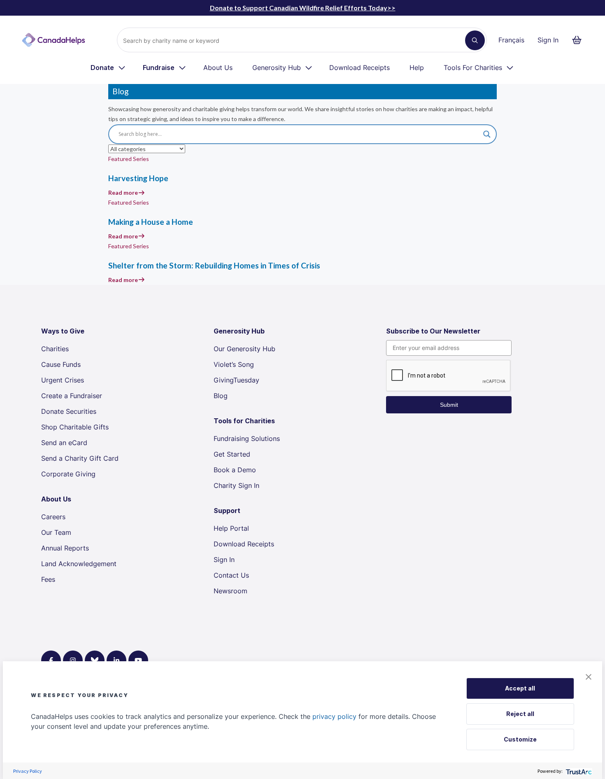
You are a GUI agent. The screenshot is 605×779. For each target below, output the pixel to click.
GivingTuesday (236, 380)
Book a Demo (235, 470)
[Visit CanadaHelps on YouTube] (138, 660)
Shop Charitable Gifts (75, 427)
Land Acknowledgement (78, 564)
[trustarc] (578, 771)
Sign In (548, 40)
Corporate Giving (68, 474)
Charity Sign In (236, 485)
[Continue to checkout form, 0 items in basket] (579, 40)
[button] (588, 676)
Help (417, 67)
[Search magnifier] (487, 134)
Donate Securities (68, 411)
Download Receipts (359, 67)
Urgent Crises (62, 380)
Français (511, 40)
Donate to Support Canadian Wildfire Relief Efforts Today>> (303, 8)
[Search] (475, 40)
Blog (221, 396)
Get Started (232, 454)
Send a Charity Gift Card (80, 458)
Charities (55, 349)
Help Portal (231, 528)
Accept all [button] (520, 688)
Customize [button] (520, 739)
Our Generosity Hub (244, 349)
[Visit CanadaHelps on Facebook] (51, 660)
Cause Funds (61, 364)
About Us (218, 67)
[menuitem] (108, 67)
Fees (48, 579)
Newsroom (230, 591)
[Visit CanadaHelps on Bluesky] (95, 660)
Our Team (56, 532)
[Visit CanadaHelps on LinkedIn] (116, 660)
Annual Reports (65, 548)
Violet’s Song (234, 364)
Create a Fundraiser (71, 396)
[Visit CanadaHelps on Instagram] (73, 660)
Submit (449, 404)
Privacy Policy (27, 771)
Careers (53, 517)
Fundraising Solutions (247, 438)
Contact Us (231, 575)
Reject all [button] (520, 713)
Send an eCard (64, 442)
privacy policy (334, 716)
